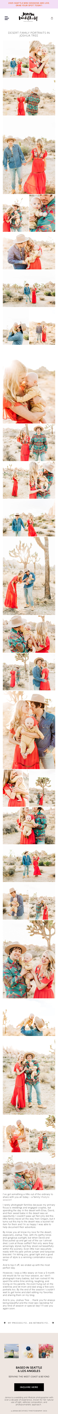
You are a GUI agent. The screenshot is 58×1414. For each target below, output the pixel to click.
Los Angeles (30, 1371)
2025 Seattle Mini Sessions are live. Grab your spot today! (29, 4)
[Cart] (52, 18)
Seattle (36, 1367)
